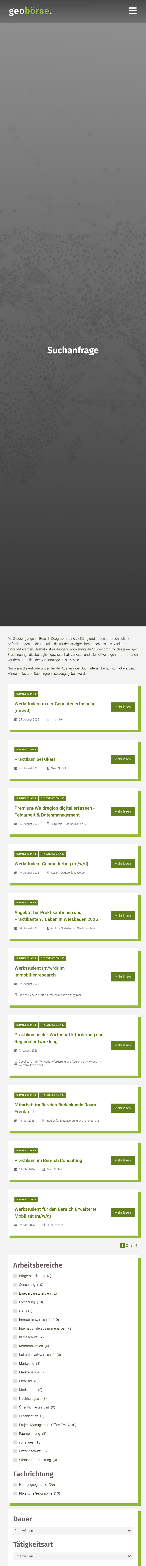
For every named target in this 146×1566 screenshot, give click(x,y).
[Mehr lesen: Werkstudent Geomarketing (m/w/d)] (73, 863)
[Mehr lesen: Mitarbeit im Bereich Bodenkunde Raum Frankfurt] (73, 1108)
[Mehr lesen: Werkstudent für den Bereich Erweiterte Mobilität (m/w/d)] (73, 1212)
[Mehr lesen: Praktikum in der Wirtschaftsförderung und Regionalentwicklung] (73, 1045)
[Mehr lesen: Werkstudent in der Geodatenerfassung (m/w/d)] (73, 707)
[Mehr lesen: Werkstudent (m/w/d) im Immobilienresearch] (73, 976)
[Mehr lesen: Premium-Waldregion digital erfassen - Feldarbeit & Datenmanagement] (73, 811)
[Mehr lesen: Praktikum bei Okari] (73, 759)
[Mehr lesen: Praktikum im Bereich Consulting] (73, 1160)
